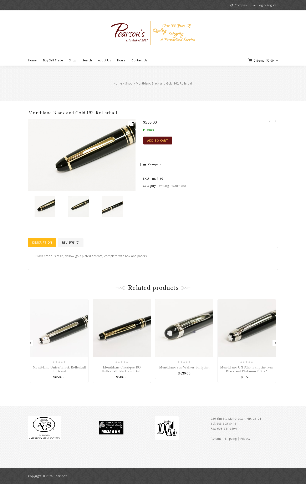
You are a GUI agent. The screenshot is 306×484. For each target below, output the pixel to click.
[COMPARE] (84, 310)
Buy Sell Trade (53, 60)
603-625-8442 (226, 424)
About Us (104, 60)
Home (32, 60)
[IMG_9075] (79, 206)
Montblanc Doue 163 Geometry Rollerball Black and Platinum (269, 121)
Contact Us (139, 60)
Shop (72, 60)
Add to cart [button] (84, 303)
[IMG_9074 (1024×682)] (45, 206)
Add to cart (157, 140)
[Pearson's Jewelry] (153, 32)
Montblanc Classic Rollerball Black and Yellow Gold (275, 121)
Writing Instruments (173, 186)
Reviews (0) (70, 242)
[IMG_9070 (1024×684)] (112, 206)
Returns (216, 438)
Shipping (231, 438)
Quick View (84, 317)
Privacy (245, 438)
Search (87, 60)
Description (42, 242)
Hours (121, 60)
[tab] (42, 242)
